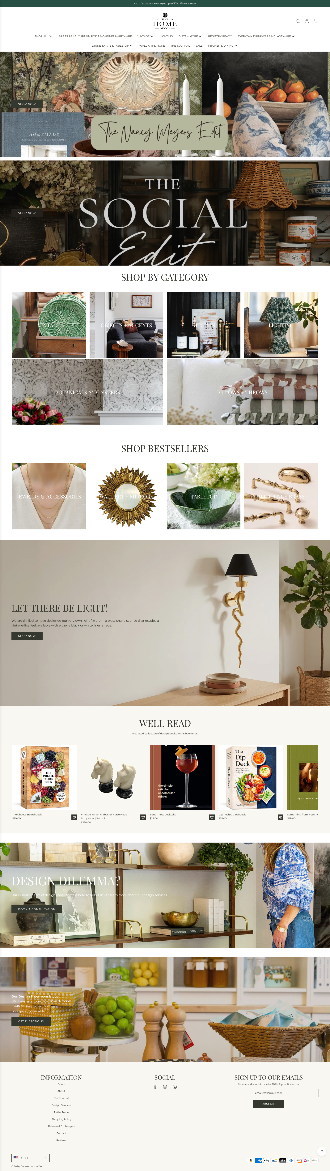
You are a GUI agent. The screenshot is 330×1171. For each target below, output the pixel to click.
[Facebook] (155, 1086)
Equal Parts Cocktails (163, 814)
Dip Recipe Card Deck (232, 814)
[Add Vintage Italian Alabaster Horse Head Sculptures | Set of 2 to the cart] (143, 817)
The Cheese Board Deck (27, 814)
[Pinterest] (174, 1086)
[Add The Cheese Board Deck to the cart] (74, 817)
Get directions (31, 1021)
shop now (27, 104)
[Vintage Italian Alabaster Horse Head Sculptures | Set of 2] (113, 777)
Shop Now (27, 213)
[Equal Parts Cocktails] (182, 777)
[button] (16, 783)
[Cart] (316, 21)
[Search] (297, 21)
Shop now (27, 636)
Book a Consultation (36, 909)
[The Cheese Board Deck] (44, 777)
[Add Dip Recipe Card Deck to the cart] (280, 817)
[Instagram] (165, 1086)
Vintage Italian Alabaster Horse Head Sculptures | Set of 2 (104, 816)
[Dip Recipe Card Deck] (250, 777)
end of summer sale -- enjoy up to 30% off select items (165, 3)
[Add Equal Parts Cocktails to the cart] (212, 817)
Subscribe (268, 1104)
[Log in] (307, 21)
